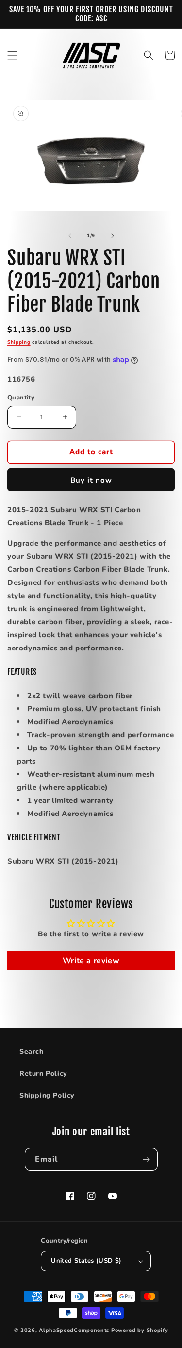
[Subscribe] (146, 1159)
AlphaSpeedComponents (74, 1330)
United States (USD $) (86, 1260)
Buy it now (91, 480)
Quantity (20, 397)
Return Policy (43, 1073)
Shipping (19, 342)
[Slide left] (70, 236)
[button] (12, 55)
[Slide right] (112, 236)
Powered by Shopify (139, 1330)
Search (31, 1051)
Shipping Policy (46, 1095)
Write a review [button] (91, 960)
